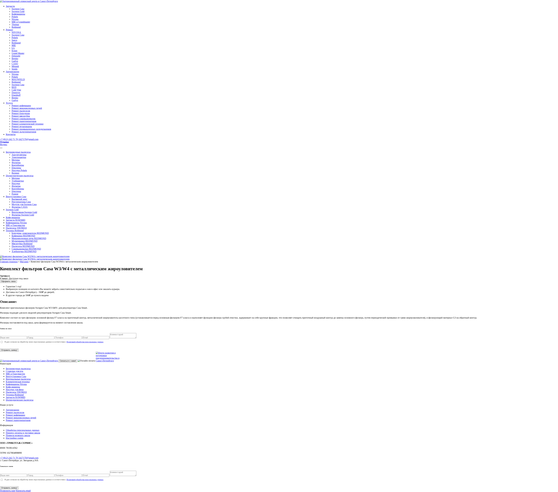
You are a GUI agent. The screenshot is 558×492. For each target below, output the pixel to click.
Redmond (16, 27)
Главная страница (9, 261)
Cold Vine (16, 90)
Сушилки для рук (14, 371)
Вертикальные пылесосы (18, 379)
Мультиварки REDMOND (24, 241)
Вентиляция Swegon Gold (24, 212)
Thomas (15, 24)
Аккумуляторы (19, 154)
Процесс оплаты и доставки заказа (23, 433)
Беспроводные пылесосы (18, 152)
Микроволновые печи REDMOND (29, 238)
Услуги (9, 103)
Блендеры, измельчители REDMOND (30, 233)
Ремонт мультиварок (22, 126)
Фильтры (16, 162)
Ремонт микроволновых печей (27, 108)
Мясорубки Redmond (22, 243)
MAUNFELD (18, 79)
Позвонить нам (7, 490)
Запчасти (10, 6)
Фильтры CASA (20, 207)
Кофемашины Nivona (16, 222)
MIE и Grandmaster (21, 22)
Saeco (14, 40)
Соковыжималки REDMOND (26, 249)
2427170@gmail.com (28, 139)
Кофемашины (18, 14)
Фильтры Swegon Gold (23, 215)
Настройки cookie (14, 438)
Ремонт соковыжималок (23, 118)
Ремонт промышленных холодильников (31, 129)
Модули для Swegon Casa (24, 204)
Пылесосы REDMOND (23, 246)
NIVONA (16, 32)
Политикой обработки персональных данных (85, 342)
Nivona (15, 19)
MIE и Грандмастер (15, 225)
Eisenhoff (16, 95)
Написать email (23, 490)
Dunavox (16, 92)
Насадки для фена (15, 389)
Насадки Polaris (19, 170)
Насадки (16, 183)
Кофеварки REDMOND (23, 236)
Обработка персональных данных (22, 430)
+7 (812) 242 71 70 (9, 139)
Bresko (15, 58)
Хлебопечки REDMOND (24, 251)
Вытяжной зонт (19, 199)
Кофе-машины (13, 217)
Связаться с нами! (68, 361)
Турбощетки (18, 181)
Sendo (14, 69)
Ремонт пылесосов (21, 111)
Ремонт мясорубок (21, 116)
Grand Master (18, 53)
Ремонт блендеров (21, 113)
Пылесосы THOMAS (16, 228)
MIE (14, 45)
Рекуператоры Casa (21, 202)
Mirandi (15, 66)
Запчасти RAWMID (15, 220)
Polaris (15, 16)
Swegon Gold (18, 11)
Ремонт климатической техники (27, 124)
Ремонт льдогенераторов (24, 131)
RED (14, 87)
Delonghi (16, 56)
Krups (14, 50)
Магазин (24, 261)
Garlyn (15, 61)
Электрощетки (19, 157)
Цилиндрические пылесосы (19, 175)
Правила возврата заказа (18, 435)
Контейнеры (18, 165)
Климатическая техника (18, 381)
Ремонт (9, 29)
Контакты (11, 134)
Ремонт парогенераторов (24, 121)
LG (13, 48)
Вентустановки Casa (16, 196)
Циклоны (16, 168)
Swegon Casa (18, 9)
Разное (15, 194)
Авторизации (12, 71)
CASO (15, 63)
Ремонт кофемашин (21, 105)
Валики (15, 173)
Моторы (16, 160)
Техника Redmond (15, 230)
